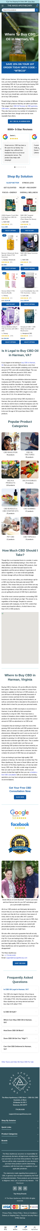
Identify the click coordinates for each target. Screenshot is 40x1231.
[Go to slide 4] (21, 167)
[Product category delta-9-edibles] (29, 472)
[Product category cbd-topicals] (29, 529)
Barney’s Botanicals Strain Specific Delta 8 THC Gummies (10, 255)
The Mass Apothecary (13, 1198)
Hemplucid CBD (27, 333)
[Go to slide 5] (23, 167)
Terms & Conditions (30, 1213)
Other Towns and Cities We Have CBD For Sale (18, 1062)
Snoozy (5, 295)
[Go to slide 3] (18, 167)
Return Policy (17, 1213)
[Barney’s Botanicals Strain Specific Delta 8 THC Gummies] (10, 243)
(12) (11, 298)
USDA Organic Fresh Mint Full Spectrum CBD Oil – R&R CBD (10, 217)
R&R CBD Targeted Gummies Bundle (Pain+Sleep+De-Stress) (28, 217)
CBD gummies (32, 106)
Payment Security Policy (29, 1215)
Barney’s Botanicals (9, 260)
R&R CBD (6, 222)
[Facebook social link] (15, 1188)
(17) (30, 298)
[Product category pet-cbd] (10, 529)
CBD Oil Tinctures (19, 106)
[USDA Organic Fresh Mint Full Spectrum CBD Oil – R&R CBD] (10, 205)
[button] (29, 231)
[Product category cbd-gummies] (29, 501)
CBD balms (5, 108)
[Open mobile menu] (3, 6)
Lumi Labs (25, 295)
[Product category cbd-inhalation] (10, 444)
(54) (30, 262)
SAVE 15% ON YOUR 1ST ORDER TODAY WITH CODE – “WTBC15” (20, 67)
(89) (11, 262)
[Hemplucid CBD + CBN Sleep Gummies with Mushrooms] (29, 316)
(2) (30, 224)
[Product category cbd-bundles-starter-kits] (10, 502)
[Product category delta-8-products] (10, 474)
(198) (11, 336)
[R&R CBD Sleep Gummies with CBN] (29, 243)
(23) (11, 224)
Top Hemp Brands (20, 1194)
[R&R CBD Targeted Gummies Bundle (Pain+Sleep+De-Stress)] (29, 205)
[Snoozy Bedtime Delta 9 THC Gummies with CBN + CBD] (10, 316)
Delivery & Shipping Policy (11, 1215)
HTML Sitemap (20, 1218)
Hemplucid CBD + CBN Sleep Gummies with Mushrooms (28, 329)
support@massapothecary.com (16, 958)
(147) (30, 336)
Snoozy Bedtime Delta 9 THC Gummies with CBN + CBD (10, 329)
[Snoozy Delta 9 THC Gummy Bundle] (10, 280)
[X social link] (20, 1188)
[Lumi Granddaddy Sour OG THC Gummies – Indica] (29, 280)
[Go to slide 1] (14, 167)
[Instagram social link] (25, 1188)
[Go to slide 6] (25, 167)
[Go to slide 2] (16, 167)
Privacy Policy (7, 1213)
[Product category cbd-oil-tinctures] (29, 445)
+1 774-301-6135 (10, 955)
